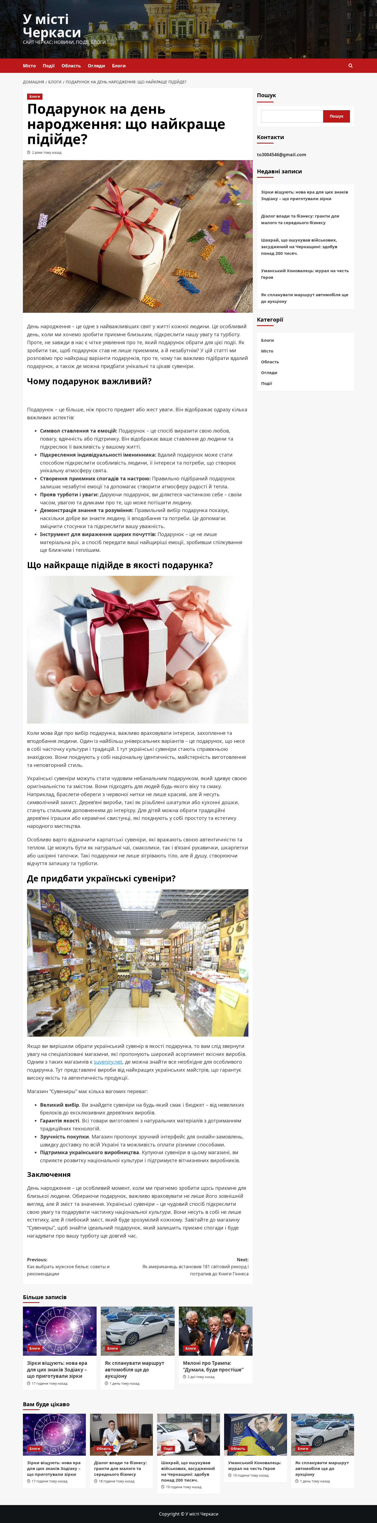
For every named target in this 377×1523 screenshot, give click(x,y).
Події (49, 66)
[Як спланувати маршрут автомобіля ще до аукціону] (137, 1331)
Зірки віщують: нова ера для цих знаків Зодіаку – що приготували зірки (57, 1369)
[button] (350, 65)
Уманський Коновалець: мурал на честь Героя (305, 274)
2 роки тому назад (47, 152)
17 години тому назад (49, 1383)
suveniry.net (108, 1061)
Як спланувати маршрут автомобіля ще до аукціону (134, 1369)
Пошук (266, 95)
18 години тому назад (116, 1481)
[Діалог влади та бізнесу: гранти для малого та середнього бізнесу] (121, 1435)
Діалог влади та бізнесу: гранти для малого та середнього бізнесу (300, 219)
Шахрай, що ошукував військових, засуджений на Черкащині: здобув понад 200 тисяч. (299, 246)
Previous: (68, 1267)
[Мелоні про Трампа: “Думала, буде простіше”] (216, 1331)
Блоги (119, 66)
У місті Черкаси (52, 25)
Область (71, 66)
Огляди (96, 66)
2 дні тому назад (201, 1376)
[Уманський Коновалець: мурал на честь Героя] (255, 1435)
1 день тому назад (124, 1383)
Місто (29, 66)
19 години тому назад (183, 1487)
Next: (195, 1267)
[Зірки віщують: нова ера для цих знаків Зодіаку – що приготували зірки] (60, 1331)
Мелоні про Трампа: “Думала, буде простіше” (213, 1366)
